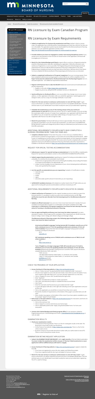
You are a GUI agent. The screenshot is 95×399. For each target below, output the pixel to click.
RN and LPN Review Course (15, 73)
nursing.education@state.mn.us (22, 384)
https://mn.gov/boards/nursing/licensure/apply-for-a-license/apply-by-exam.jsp (54, 50)
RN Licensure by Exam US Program (16, 58)
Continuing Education (14, 63)
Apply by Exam (13, 37)
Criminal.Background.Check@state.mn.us (72, 313)
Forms (10, 65)
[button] (85, 13)
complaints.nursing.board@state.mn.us (15, 387)
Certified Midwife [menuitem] (54, 16)
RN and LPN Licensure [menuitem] (40, 16)
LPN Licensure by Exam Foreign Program (15, 45)
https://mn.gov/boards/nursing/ (65, 269)
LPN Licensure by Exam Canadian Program (15, 41)
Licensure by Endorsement (16, 39)
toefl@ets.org (43, 258)
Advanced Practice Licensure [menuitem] (15, 16)
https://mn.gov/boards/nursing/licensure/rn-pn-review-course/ (69, 143)
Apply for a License (32, 24)
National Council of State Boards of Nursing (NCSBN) (76, 376)
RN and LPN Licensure (19, 24)
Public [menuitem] (69, 16)
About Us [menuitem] (18, 19)
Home (9, 24)
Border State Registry (14, 60)
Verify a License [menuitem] (27, 19)
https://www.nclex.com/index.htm (57, 88)
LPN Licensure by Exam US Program (16, 48)
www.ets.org (42, 260)
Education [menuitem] (29, 16)
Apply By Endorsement (15, 34)
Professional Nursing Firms (15, 71)
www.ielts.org (42, 234)
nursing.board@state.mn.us (20, 383)
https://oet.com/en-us (45, 242)
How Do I (85, 13)
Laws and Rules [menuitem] (77, 16)
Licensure (11, 69)
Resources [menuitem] (10, 19)
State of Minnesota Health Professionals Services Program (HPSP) (77, 380)
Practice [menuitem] (63, 16)
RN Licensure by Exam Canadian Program (51, 24)
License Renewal (13, 67)
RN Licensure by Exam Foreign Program (15, 54)
